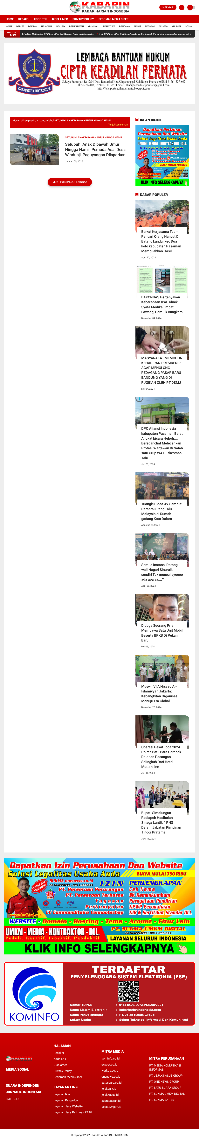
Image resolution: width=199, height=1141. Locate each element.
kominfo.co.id (110, 1058)
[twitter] (10, 7)
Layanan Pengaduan (66, 1100)
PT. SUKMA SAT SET (162, 1100)
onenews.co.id (110, 1076)
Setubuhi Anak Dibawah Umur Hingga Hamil (94, 137)
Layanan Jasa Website (68, 1106)
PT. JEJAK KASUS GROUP (165, 1075)
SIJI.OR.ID (12, 1099)
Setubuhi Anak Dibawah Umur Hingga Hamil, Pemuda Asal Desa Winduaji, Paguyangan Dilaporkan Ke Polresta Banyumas (95, 150)
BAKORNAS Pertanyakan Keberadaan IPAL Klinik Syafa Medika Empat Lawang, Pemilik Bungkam (162, 304)
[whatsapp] (17, 1076)
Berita (20, 26)
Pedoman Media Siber (113, 19)
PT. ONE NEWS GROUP (164, 1081)
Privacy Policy (83, 19)
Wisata (163, 26)
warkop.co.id (109, 1070)
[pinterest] (23, 1076)
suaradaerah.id (110, 1100)
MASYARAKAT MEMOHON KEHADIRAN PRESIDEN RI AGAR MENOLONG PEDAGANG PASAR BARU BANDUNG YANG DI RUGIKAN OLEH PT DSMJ (161, 370)
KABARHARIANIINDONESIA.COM (110, 1135)
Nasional (46, 26)
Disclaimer (60, 19)
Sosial (189, 26)
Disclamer (60, 1065)
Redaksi (23, 19)
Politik (60, 26)
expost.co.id (109, 1064)
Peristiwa (109, 26)
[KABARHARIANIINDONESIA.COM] (99, 12)
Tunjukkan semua (118, 124)
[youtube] (21, 7)
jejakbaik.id (108, 1088)
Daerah (32, 26)
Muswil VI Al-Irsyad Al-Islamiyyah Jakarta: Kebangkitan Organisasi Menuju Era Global (159, 693)
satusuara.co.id (111, 1082)
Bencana (124, 26)
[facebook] (5, 7)
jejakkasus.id (110, 1094)
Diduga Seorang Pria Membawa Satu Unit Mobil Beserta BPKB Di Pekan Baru (162, 632)
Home (10, 19)
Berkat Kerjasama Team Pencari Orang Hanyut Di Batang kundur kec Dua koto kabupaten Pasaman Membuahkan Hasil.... (161, 241)
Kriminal (93, 26)
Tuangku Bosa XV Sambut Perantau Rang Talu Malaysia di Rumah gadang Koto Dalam (161, 511)
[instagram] (15, 7)
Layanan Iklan (62, 1094)
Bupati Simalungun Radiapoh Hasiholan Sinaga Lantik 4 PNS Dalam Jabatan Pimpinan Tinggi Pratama (161, 822)
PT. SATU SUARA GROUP (165, 1087)
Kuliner (176, 26)
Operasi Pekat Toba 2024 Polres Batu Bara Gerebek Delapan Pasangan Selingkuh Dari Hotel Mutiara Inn (161, 757)
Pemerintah (76, 26)
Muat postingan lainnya (69, 181)
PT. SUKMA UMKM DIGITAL (167, 1093)
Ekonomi (150, 26)
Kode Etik (40, 19)
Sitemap (168, 7)
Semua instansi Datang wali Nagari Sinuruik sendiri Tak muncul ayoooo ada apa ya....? (162, 572)
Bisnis (137, 26)
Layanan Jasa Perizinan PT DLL (74, 1112)
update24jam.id (111, 1107)
